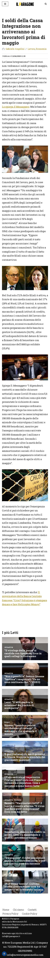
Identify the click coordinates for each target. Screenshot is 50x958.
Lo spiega (15, 106)
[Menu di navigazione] (5, 4)
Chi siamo (18, 909)
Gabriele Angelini (15, 48)
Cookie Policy (29, 913)
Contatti (32, 909)
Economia (41, 48)
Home (6, 909)
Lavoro (31, 48)
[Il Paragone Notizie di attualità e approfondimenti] (25, 4)
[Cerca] (46, 4)
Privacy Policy (10, 913)
